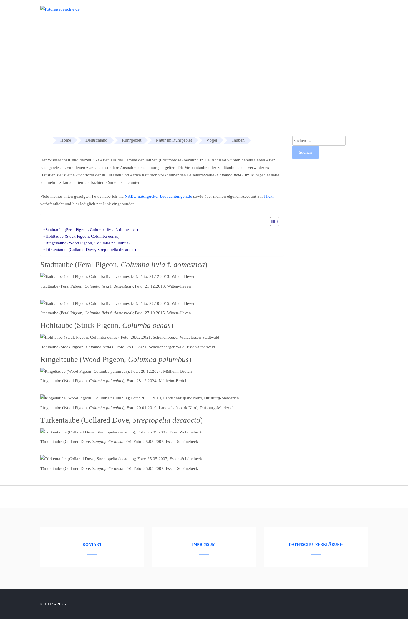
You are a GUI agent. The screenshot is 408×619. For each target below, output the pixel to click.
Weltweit (363, 13)
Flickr (269, 196)
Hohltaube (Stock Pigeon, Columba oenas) (82, 236)
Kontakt (92, 544)
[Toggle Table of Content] (272, 221)
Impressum (204, 544)
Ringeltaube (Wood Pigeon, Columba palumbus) (88, 243)
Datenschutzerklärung (316, 544)
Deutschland (332, 13)
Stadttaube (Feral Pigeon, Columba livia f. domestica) (92, 229)
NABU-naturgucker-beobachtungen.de (158, 196)
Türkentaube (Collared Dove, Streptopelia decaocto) (91, 249)
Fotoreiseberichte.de (291, 13)
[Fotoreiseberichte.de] (60, 9)
